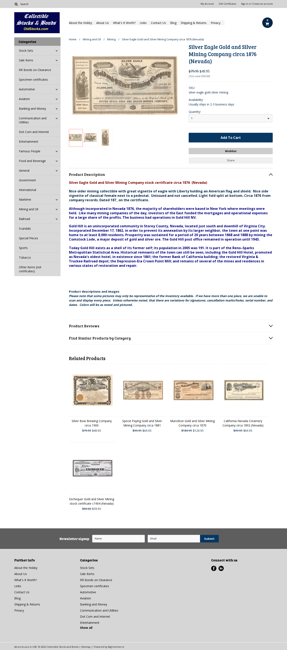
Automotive (27, 89)
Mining (111, 39)
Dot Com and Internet (34, 132)
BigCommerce (116, 646)
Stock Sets (26, 51)
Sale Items (26, 60)
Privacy (215, 23)
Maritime (25, 199)
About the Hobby (80, 23)
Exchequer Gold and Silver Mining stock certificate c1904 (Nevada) (91, 501)
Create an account (262, 3)
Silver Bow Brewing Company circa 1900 (92, 423)
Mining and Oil (28, 209)
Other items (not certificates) (30, 269)
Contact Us (158, 23)
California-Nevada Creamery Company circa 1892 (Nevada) (242, 423)
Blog (173, 23)
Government (27, 180)
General (24, 170)
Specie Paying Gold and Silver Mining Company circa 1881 (142, 423)
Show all (86, 628)
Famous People (29, 151)
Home (72, 39)
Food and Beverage (32, 161)
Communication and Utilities (32, 120)
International (27, 190)
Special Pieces (28, 238)
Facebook (213, 568)
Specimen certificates (33, 80)
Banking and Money (32, 109)
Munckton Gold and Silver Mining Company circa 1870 (192, 423)
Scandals (25, 228)
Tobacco (25, 257)
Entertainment (28, 141)
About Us (102, 23)
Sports (23, 248)
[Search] (16, 4)
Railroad (24, 219)
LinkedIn (221, 568)
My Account (207, 3)
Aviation (24, 99)
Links (143, 23)
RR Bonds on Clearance (35, 70)
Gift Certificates (227, 3)
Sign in (244, 3)
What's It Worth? (124, 23)
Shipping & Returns (194, 23)
